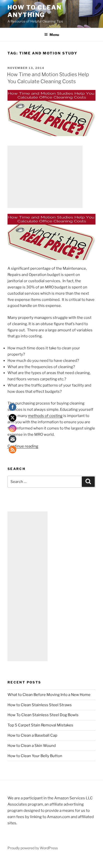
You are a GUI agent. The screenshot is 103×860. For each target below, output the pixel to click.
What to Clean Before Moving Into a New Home (49, 694)
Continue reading (23, 446)
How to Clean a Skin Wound (32, 745)
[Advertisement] (45, 177)
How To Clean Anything (35, 11)
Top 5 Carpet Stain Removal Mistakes (40, 725)
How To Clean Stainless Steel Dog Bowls (43, 715)
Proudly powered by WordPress (33, 848)
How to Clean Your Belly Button (35, 756)
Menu (54, 34)
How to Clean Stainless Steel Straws (40, 705)
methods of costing (45, 416)
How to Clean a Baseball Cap (32, 735)
